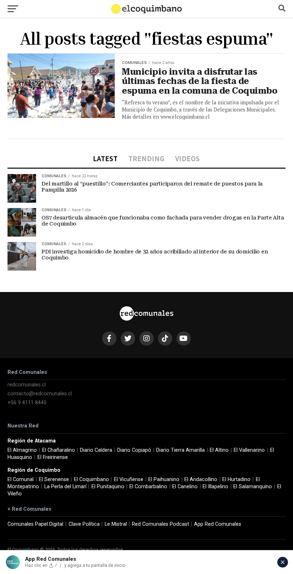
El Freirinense (53, 457)
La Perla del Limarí (65, 487)
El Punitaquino (107, 487)
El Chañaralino (58, 450)
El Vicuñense (128, 479)
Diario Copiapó (134, 450)
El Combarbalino (148, 487)
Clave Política (84, 524)
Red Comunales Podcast (160, 524)
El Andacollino (200, 479)
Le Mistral (116, 524)
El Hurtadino (236, 479)
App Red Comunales (217, 524)
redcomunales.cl (27, 385)
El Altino (219, 450)
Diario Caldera (96, 450)
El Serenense (54, 479)
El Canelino (185, 487)
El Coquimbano (91, 479)
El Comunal (21, 479)
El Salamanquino (252, 487)
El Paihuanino (163, 479)
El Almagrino (22, 450)
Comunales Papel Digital (35, 524)
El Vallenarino (249, 450)
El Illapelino (215, 487)
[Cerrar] (282, 562)
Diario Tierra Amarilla (180, 450)
